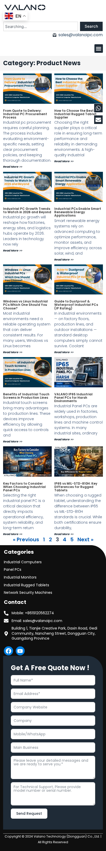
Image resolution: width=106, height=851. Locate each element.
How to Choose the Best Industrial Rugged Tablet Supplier (75, 114)
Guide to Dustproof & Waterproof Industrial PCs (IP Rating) (76, 304)
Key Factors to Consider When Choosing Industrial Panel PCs (24, 486)
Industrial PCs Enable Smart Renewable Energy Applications (77, 212)
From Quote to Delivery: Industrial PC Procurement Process (25, 114)
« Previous (26, 539)
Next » (85, 539)
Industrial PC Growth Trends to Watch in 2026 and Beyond (27, 210)
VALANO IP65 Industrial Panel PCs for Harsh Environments (73, 397)
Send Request (29, 813)
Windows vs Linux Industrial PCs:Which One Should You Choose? (25, 304)
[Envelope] (98, 119)
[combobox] (40, 26)
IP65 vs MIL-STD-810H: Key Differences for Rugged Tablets (75, 486)
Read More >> (12, 167)
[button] (98, 48)
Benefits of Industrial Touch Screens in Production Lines (26, 396)
